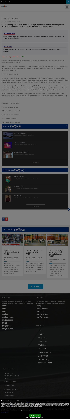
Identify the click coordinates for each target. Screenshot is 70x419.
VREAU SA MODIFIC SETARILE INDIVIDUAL (34, 417)
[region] (35, 409)
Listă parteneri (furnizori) (4, 412)
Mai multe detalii (28, 402)
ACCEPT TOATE (35, 415)
